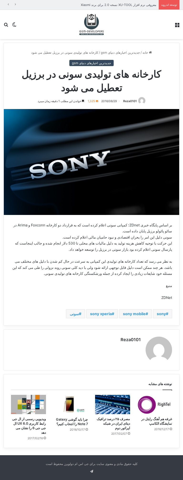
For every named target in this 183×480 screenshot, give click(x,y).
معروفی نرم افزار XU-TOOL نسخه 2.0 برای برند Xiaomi (118, 5)
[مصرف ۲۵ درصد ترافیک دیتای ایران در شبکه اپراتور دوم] (112, 404)
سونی (74, 313)
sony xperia (101, 313)
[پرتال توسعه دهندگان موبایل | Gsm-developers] (91, 24)
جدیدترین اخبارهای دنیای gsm (120, 52)
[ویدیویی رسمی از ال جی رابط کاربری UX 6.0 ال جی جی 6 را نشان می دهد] (28, 404)
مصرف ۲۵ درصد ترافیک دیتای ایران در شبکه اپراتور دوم (113, 423)
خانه (145, 52)
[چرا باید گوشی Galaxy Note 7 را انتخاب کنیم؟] (70, 405)
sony (161, 313)
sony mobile (134, 313)
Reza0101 (130, 101)
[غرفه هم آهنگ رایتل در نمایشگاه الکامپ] (154, 404)
